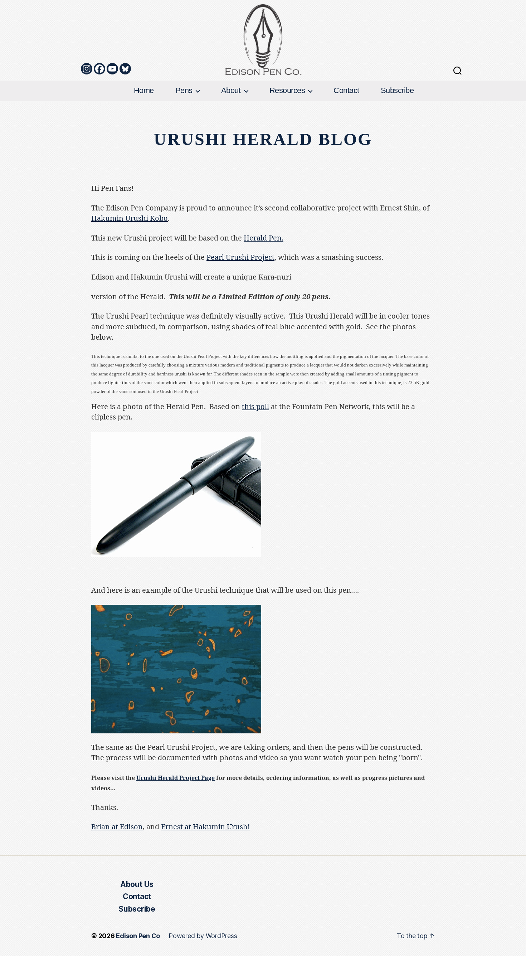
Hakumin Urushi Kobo (129, 218)
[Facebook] (99, 68)
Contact (346, 90)
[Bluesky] (125, 68)
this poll (255, 406)
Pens (184, 90)
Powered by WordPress (203, 936)
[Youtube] (112, 68)
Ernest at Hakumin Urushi (205, 826)
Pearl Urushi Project (240, 257)
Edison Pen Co (138, 936)
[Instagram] (86, 68)
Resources (287, 90)
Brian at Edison (117, 826)
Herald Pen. (263, 238)
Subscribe (397, 90)
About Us (137, 884)
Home (144, 90)
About (231, 90)
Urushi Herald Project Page (175, 778)
